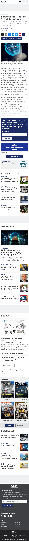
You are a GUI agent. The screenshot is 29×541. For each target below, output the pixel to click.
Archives (20, 425)
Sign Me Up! (7, 505)
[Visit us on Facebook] (5, 516)
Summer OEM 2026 (21, 400)
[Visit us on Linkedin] (8, 516)
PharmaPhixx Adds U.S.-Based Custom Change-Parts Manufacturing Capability (12, 340)
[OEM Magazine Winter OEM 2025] (21, 410)
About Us (6, 535)
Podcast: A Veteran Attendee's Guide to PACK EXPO (10, 298)
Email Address (6, 131)
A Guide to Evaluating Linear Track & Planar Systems (10, 436)
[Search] (23, 1)
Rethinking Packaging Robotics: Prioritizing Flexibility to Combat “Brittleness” (8, 466)
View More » (4, 473)
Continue (7, 138)
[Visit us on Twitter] (2, 516)
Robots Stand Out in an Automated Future (8, 198)
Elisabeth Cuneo (8, 28)
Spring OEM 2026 (7, 420)
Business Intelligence (7, 196)
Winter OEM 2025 (21, 420)
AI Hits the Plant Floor (8, 445)
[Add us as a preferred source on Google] (23, 34)
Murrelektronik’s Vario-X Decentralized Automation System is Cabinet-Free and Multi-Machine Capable (9, 179)
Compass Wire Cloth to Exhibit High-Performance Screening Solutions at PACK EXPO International (14, 359)
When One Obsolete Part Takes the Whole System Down (9, 267)
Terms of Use (21, 535)
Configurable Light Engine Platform (12, 353)
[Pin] (20, 34)
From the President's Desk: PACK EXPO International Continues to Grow (9, 278)
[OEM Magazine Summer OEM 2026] (21, 389)
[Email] (6, 34)
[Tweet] (16, 34)
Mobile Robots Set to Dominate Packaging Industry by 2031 (11, 252)
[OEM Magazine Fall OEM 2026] (7, 389)
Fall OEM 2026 (7, 400)
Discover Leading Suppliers (9, 163)
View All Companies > (14, 156)
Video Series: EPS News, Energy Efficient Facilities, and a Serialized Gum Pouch (9, 288)
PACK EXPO (4, 176)
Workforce (4, 186)
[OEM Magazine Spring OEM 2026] (7, 410)
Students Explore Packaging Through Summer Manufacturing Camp (10, 189)
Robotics (4, 14)
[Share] (9, 34)
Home (2, 285)
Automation (4, 248)
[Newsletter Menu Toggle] (20, 1)
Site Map (15, 537)
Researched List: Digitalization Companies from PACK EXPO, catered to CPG (10, 456)
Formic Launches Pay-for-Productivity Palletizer (9, 208)
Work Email (5, 498)
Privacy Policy (13, 535)
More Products (8, 365)
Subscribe (9, 425)
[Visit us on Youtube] (11, 516)
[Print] (2, 34)
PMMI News (4, 274)
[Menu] (27, 1)
